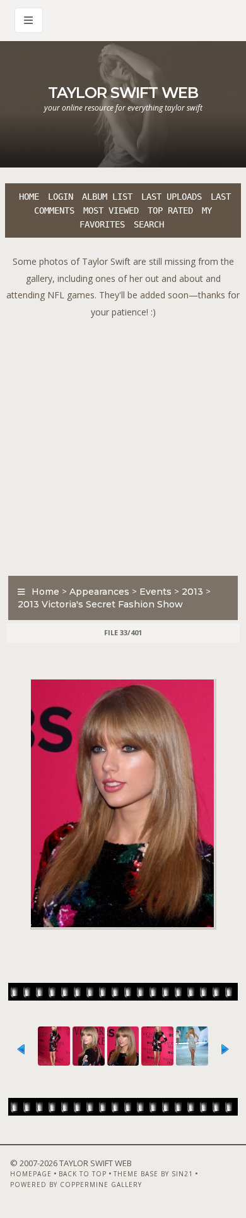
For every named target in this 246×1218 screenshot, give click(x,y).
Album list (107, 197)
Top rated (170, 210)
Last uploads (171, 197)
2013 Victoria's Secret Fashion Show (100, 604)
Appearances (99, 591)
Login (60, 197)
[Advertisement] (123, 443)
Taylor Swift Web (123, 92)
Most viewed (111, 210)
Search (149, 224)
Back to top (83, 1173)
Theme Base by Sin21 (153, 1173)
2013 (192, 591)
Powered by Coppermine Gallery (76, 1184)
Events (155, 591)
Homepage (31, 1173)
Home (29, 197)
